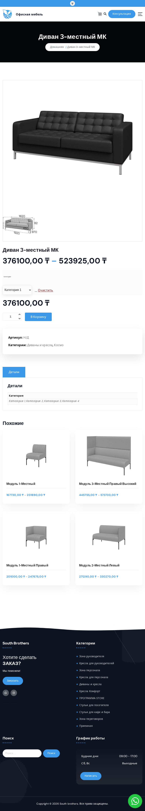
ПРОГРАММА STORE (92, 698)
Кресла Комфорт (89, 691)
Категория (7, 277)
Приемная (86, 726)
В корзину (38, 317)
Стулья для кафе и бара (94, 712)
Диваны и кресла (39, 345)
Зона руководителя (91, 656)
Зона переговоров (91, 719)
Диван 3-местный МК (81, 47)
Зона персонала (89, 670)
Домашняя (57, 47)
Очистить (45, 290)
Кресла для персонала (93, 677)
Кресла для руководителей (96, 663)
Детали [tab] (14, 372)
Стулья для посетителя (94, 705)
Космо (59, 345)
